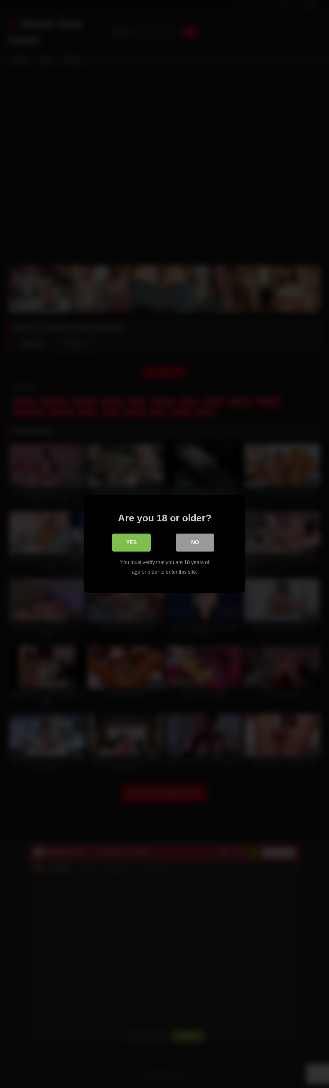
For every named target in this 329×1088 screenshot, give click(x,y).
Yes (131, 542)
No (195, 542)
